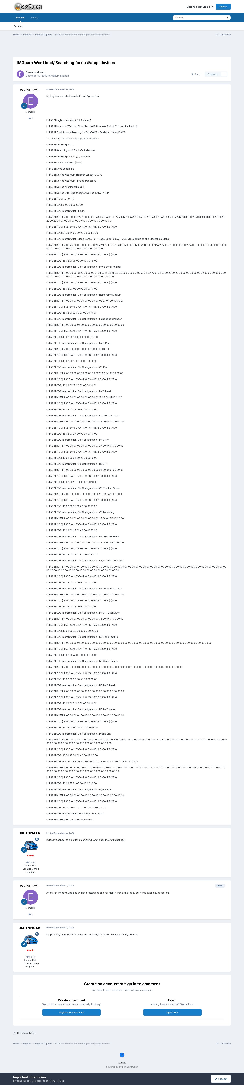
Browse (20, 17)
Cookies (122, 1062)
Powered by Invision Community (122, 1067)
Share (197, 74)
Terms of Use (57, 1080)
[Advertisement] (122, 48)
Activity (34, 17)
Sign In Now (172, 1012)
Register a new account (71, 1012)
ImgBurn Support (60, 75)
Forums (18, 26)
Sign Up (223, 6)
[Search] (227, 17)
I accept (222, 1078)
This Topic (213, 17)
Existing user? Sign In (199, 6)
